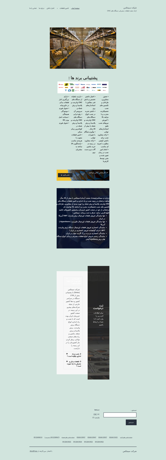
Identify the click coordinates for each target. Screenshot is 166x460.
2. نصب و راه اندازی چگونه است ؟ (74, 355)
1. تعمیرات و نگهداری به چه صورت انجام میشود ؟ (73, 281)
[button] (73, 281)
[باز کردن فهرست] (57, 8)
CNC (95, 414)
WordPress (33, 451)
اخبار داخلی (50, 8)
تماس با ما (33, 8)
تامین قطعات (64, 8)
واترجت (97, 417)
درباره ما (41, 8)
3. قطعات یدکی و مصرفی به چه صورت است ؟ (74, 364)
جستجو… (134, 410)
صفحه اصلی (75, 8)
